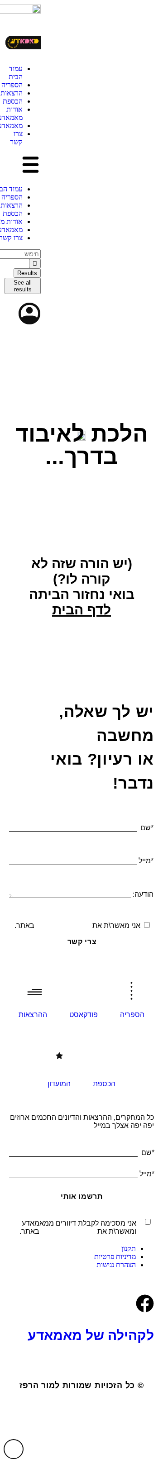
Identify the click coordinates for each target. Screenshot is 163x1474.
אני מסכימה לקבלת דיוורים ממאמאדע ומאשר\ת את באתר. (77, 1227)
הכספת (13, 101)
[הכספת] (104, 1059)
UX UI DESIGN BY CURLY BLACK (81, 1413)
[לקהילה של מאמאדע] (145, 1303)
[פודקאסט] (83, 990)
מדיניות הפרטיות (63, 925)
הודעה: (143, 894)
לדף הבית (81, 609)
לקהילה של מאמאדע (91, 1335)
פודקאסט (83, 1014)
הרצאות (11, 93)
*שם (146, 828)
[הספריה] (132, 990)
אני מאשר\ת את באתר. (77, 925)
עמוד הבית (16, 73)
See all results (23, 286)
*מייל (146, 861)
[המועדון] (59, 1059)
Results (27, 273)
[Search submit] (35, 263)
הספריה (12, 85)
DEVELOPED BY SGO (81, 1438)
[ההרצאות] (33, 990)
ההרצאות (33, 1014)
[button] (23, 165)
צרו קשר (16, 138)
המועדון (59, 1084)
